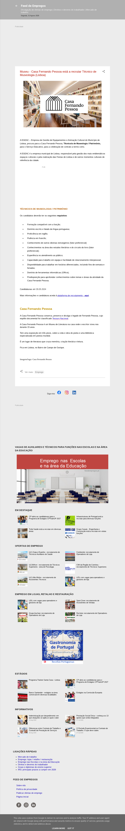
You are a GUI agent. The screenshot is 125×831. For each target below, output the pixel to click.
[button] (103, 72)
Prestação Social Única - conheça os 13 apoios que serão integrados (92, 717)
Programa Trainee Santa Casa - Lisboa (44, 680)
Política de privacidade (26, 789)
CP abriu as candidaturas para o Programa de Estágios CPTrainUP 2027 (45, 517)
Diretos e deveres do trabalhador (33, 764)
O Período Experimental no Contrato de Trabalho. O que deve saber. (92, 729)
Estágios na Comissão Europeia (89, 693)
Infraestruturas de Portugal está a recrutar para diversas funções (89, 517)
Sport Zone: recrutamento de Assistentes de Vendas (87, 601)
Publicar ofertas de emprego (29, 793)
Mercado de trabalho (27, 757)
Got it (71, 828)
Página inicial (22, 796)
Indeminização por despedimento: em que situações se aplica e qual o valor (44, 717)
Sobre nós (21, 785)
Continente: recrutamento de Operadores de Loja (87, 553)
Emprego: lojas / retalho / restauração (35, 759)
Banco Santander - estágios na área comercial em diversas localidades (43, 694)
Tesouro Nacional (60, 318)
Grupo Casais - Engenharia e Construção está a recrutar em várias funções (91, 531)
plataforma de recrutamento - (73, 295)
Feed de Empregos (33, 6)
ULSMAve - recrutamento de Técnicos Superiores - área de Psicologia (44, 566)
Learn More (58, 828)
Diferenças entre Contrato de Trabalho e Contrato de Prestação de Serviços (45, 729)
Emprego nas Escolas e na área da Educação (39, 762)
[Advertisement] (62, 45)
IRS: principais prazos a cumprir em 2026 (37, 769)
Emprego (39, 372)
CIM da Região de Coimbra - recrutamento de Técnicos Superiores (91, 566)
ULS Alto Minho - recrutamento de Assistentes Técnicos (42, 578)
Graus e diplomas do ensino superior (35, 767)
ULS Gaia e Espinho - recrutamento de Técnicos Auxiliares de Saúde (44, 553)
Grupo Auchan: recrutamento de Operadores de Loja (41, 614)
